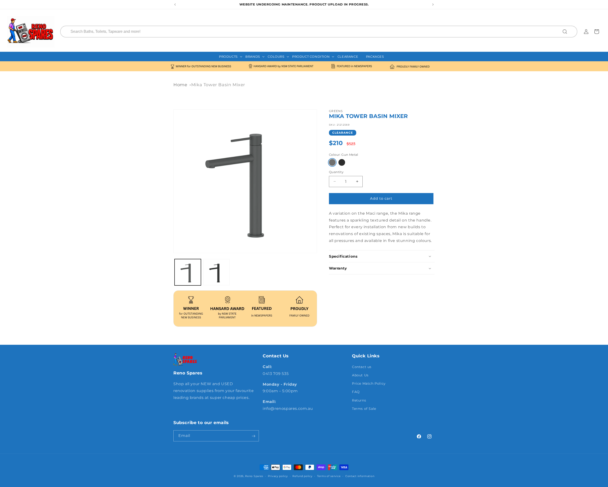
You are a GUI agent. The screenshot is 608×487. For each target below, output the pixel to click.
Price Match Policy (369, 383)
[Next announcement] (433, 4)
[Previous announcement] (175, 4)
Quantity (336, 172)
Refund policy (302, 476)
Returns (359, 400)
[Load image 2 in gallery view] (216, 272)
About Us (360, 375)
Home (180, 84)
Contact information (359, 476)
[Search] (565, 31)
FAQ (356, 392)
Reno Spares (254, 476)
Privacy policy (278, 476)
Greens (336, 111)
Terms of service (329, 476)
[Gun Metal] (332, 162)
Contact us (361, 367)
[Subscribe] (253, 436)
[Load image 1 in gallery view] (188, 272)
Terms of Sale (364, 409)
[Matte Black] (341, 162)
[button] (231, 56)
